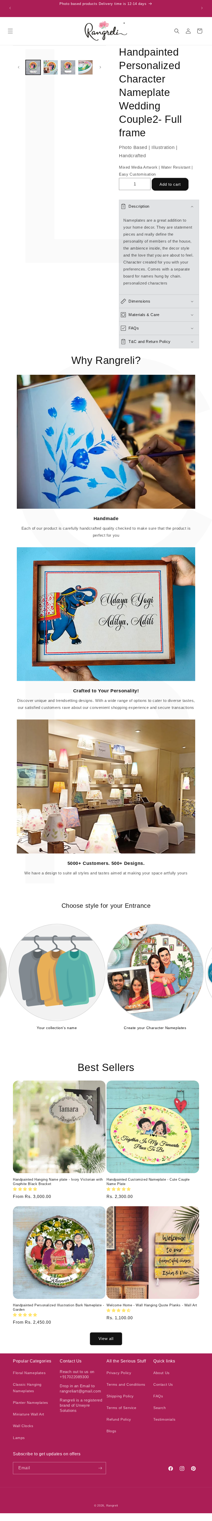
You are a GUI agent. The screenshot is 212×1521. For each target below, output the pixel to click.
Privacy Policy (119, 1373)
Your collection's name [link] (57, 1028)
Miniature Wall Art (28, 1414)
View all (106, 1338)
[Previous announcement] (10, 8)
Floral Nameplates (29, 1373)
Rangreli (112, 1505)
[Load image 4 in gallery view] (85, 67)
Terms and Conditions (126, 1384)
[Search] (177, 31)
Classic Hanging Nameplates (27, 1387)
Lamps (19, 1438)
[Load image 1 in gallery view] (33, 67)
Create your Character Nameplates (155, 1028)
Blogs (111, 1431)
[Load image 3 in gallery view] (67, 67)
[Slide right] (100, 67)
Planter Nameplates (30, 1402)
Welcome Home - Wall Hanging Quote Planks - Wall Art (152, 1305)
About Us (161, 1373)
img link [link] (106, 378)
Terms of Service (122, 1408)
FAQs (158, 1396)
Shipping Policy (120, 1396)
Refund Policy (119, 1419)
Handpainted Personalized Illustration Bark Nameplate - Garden (58, 1307)
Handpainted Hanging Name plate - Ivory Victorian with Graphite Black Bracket (58, 1182)
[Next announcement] (202, 8)
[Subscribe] (100, 1468)
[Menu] (10, 31)
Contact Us (163, 1384)
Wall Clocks (23, 1426)
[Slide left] (18, 67)
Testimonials (164, 1419)
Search (159, 1408)
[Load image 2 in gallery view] (50, 67)
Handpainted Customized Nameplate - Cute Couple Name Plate (148, 1182)
